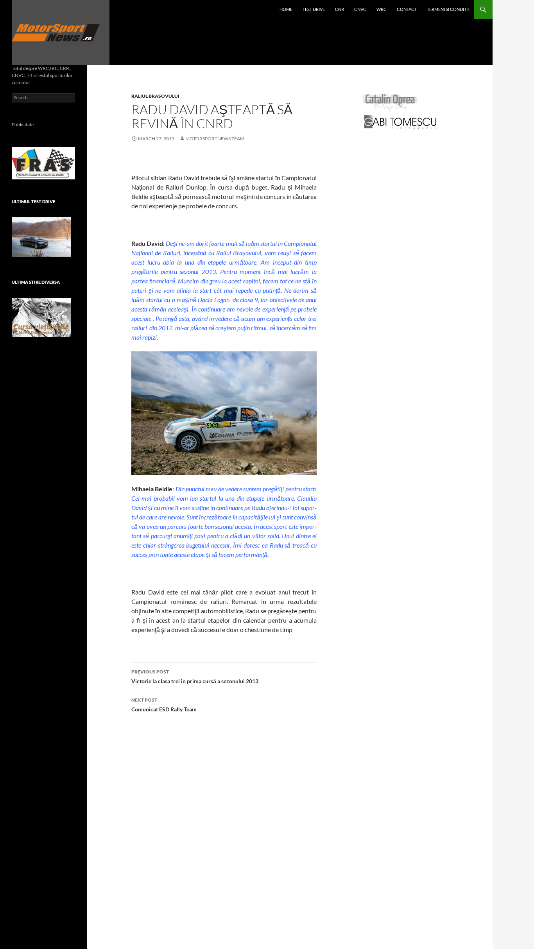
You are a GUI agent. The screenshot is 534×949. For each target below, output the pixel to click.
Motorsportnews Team (214, 138)
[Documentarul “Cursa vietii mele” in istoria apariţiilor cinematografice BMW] (41, 317)
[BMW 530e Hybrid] (41, 237)
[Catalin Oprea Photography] (390, 102)
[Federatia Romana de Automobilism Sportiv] (43, 162)
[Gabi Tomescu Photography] (400, 121)
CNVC (360, 9)
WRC (381, 9)
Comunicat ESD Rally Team (164, 705)
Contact (407, 9)
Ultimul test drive (33, 201)
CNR (339, 9)
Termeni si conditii (448, 9)
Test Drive (314, 9)
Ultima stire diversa (36, 282)
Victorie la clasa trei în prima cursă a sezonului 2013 (194, 676)
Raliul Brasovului (155, 96)
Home (286, 9)
